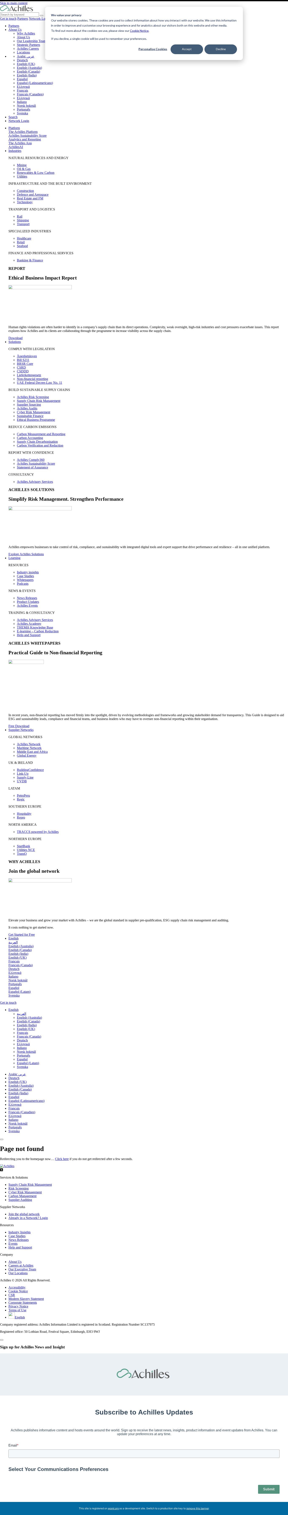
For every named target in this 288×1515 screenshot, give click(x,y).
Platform (14, 128)
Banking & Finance (30, 260)
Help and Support (28, 635)
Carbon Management (22, 1196)
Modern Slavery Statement (26, 1299)
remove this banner (197, 1508)
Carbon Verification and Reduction (40, 445)
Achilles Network (28, 744)
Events (12, 1243)
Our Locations (18, 1273)
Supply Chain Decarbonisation (37, 441)
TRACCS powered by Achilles (38, 832)
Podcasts (22, 583)
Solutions (14, 342)
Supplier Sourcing (29, 404)
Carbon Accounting (30, 438)
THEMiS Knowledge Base (35, 627)
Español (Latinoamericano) (35, 83)
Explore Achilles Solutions (26, 554)
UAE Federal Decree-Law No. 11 (39, 382)
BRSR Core (25, 363)
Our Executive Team (22, 1269)
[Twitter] (1, 1170)
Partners (22, 18)
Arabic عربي (25, 56)
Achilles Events (27, 605)
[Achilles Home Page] (16, 10)
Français (22, 90)
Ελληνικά (23, 86)
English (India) (27, 75)
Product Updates (28, 602)
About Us (15, 29)
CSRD (21, 367)
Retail (21, 242)
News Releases (27, 598)
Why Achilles (26, 33)
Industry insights (28, 572)
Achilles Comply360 (30, 460)
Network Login (39, 18)
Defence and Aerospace (32, 194)
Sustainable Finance (30, 416)
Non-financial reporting (32, 379)
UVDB (22, 781)
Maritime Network (29, 748)
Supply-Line (25, 777)
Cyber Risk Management (33, 412)
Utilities (22, 176)
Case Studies (25, 576)
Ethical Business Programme (36, 420)
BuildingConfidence (30, 770)
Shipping (23, 220)
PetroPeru (23, 795)
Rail (19, 216)
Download (15, 338)
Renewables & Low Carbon (35, 172)
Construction (25, 191)
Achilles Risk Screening (33, 397)
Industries (14, 151)
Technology (25, 202)
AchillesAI (15, 147)
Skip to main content (13, 3)
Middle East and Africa (32, 751)
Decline (221, 49)
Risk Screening (18, 1188)
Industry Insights (19, 1232)
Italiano (22, 102)
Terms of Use (17, 1310)
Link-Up (22, 773)
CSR (11, 1295)
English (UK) (26, 64)
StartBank (23, 846)
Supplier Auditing (20, 1200)
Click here (62, 1159)
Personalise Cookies (153, 49)
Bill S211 (23, 360)
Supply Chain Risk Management (38, 401)
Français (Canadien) (30, 94)
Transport (23, 224)
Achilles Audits (27, 408)
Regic (21, 799)
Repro (21, 817)
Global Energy (26, 755)
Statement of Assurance (32, 467)
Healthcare (24, 238)
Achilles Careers (28, 48)
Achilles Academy (29, 623)
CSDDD (23, 371)
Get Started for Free (21, 934)
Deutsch (22, 60)
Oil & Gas (24, 169)
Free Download (18, 726)
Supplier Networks (21, 730)
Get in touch (8, 18)
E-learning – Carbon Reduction (38, 631)
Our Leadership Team (31, 41)
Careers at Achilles (20, 1265)
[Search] (41, 15)
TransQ (22, 853)
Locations (23, 52)
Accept (187, 49)
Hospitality (24, 813)
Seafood (22, 246)
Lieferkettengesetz (29, 375)
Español (22, 79)
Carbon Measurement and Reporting (41, 434)
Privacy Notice (18, 1306)
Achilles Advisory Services (35, 481)
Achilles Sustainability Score (27, 135)
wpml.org (113, 1508)
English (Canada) (28, 71)
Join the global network (24, 1214)
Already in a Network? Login (28, 1218)
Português (23, 109)
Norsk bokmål (26, 105)
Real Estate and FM (30, 198)
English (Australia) (29, 68)
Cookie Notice (139, 30)
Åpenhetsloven (27, 356)
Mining (22, 165)
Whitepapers (25, 580)
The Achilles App (20, 143)
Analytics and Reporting (24, 139)
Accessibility (17, 1287)
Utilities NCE (26, 850)
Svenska (22, 113)
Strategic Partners (28, 45)
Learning (14, 558)
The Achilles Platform (23, 132)
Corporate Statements (22, 1302)
